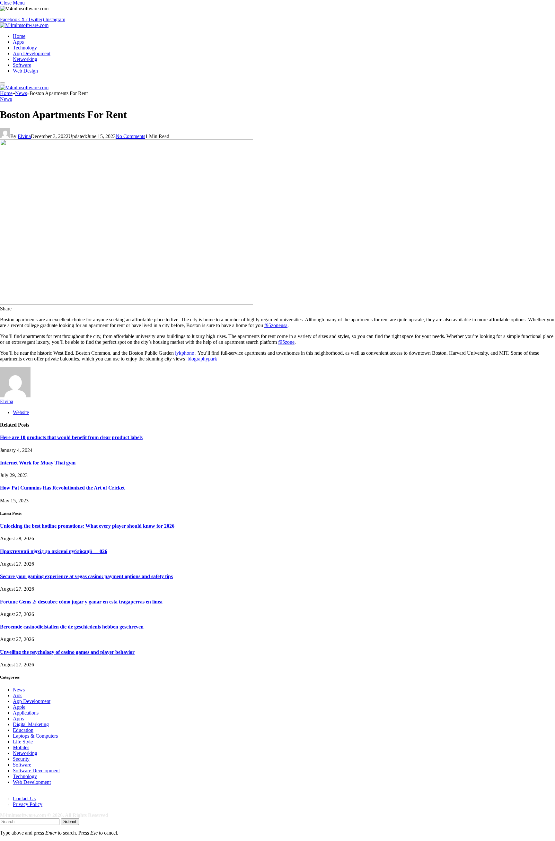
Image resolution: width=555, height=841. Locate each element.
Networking (25, 59)
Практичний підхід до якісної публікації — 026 (53, 551)
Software (22, 65)
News (6, 99)
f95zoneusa (275, 325)
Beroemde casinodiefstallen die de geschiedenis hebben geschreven (72, 626)
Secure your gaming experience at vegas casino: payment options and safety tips (86, 576)
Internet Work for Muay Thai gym (37, 462)
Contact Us (24, 798)
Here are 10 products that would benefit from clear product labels (71, 437)
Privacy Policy (27, 804)
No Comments (130, 136)
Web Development (32, 782)
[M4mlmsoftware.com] (24, 25)
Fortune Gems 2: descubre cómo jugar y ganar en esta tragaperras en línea (81, 601)
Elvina (24, 136)
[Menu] (2, 83)
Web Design (25, 71)
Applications (26, 712)
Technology (25, 47)
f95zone (286, 342)
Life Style (23, 741)
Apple (19, 707)
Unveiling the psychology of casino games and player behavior (67, 652)
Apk (17, 695)
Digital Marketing (31, 724)
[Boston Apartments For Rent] (126, 303)
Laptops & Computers (35, 736)
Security (21, 759)
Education (23, 730)
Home (19, 36)
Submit (69, 821)
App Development (31, 53)
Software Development (36, 770)
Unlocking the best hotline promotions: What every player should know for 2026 (87, 526)
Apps (18, 42)
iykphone (184, 353)
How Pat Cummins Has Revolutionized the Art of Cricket (62, 487)
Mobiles (21, 747)
